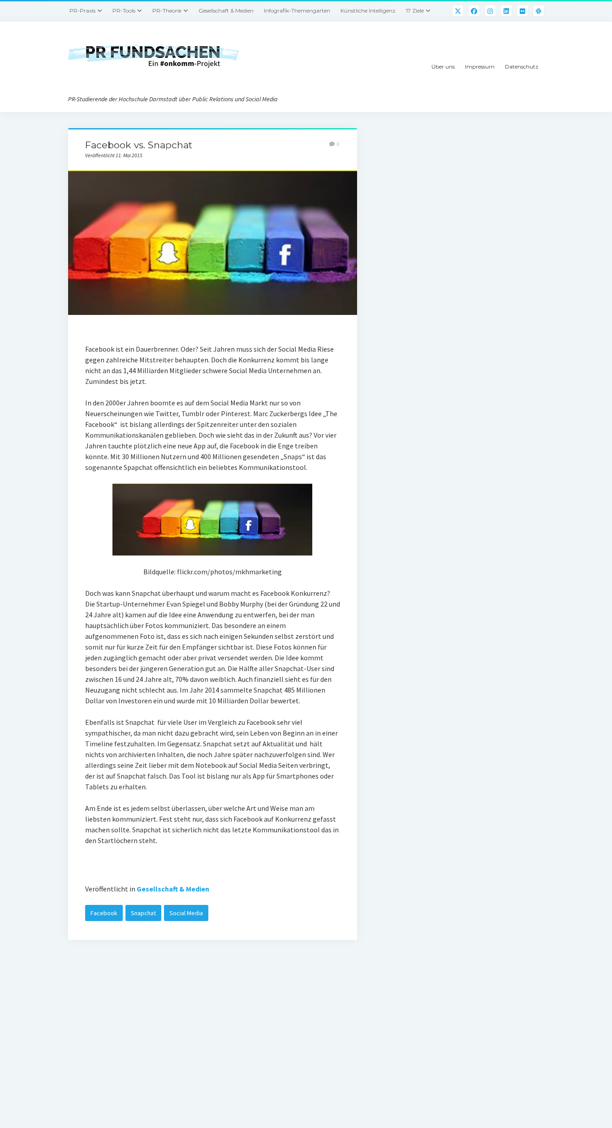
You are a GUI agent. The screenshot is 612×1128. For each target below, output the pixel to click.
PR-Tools (123, 10)
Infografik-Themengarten (297, 10)
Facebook (104, 913)
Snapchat (143, 913)
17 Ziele (415, 10)
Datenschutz (522, 66)
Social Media (186, 913)
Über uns (443, 66)
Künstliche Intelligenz (368, 10)
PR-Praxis (82, 10)
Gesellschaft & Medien (226, 10)
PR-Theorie (166, 10)
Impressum (480, 66)
